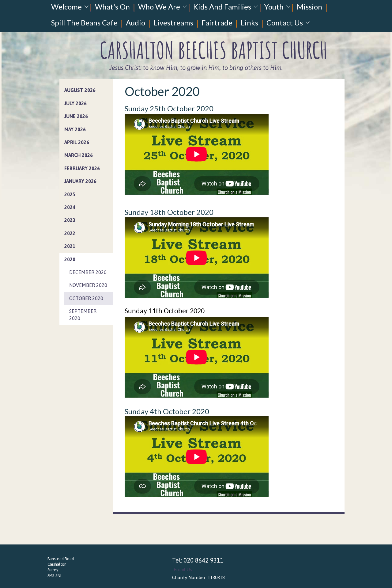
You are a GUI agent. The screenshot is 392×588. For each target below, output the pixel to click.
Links (249, 22)
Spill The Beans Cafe (84, 22)
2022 (69, 233)
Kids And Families (222, 6)
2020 (69, 259)
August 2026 (80, 90)
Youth (274, 6)
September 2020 (82, 314)
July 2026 (75, 103)
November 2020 (88, 285)
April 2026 (76, 142)
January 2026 (80, 181)
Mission (309, 6)
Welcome (66, 6)
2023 (69, 220)
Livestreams (173, 22)
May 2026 (75, 129)
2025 (69, 194)
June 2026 (76, 116)
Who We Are (159, 6)
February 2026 (82, 168)
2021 (69, 246)
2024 (69, 207)
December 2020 (88, 272)
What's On (112, 6)
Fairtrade (217, 22)
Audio (135, 22)
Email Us (183, 569)
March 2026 (78, 155)
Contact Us (284, 22)
